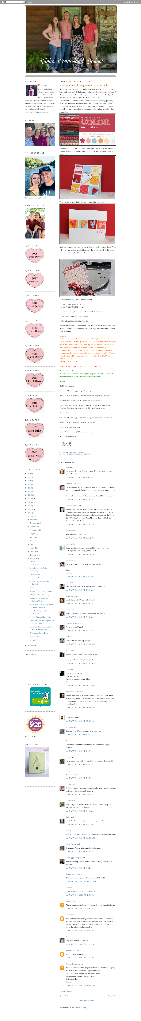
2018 (30, 488)
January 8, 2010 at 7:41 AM (80, 617)
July (32, 537)
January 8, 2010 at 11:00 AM (80, 685)
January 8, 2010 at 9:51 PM (79, 794)
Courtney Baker (72, 623)
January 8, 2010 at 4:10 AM (80, 590)
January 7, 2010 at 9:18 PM (79, 499)
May (32, 544)
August (33, 533)
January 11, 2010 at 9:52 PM (80, 957)
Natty (68, 636)
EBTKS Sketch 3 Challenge (39, 594)
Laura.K (69, 757)
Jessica (68, 914)
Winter (44, 85)
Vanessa (69, 560)
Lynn (68, 582)
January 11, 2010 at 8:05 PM (80, 944)
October (33, 526)
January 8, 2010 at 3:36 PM (79, 751)
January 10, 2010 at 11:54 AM (81, 881)
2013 (30, 505)
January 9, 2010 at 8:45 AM (80, 811)
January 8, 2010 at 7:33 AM (80, 603)
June (32, 540)
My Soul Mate (34, 574)
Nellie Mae (70, 596)
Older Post (112, 996)
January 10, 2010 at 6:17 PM (80, 930)
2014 (30, 502)
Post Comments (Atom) (78, 1007)
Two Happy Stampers (73, 857)
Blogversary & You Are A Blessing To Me (38, 599)
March (32, 551)
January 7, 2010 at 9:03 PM (79, 477)
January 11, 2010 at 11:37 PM (81, 985)
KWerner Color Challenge (78, 454)
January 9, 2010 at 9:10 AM (80, 824)
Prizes (31, 587)
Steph (68, 887)
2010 (30, 516)
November (34, 523)
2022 (30, 473)
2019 (30, 484)
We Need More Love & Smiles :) (41, 591)
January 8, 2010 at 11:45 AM (80, 707)
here (83, 148)
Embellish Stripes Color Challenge (38, 569)
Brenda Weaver (71, 874)
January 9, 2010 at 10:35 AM (80, 838)
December (34, 519)
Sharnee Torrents (72, 964)
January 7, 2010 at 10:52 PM (80, 538)
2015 (30, 498)
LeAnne (69, 800)
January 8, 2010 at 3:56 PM (79, 764)
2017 (30, 491)
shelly (68, 817)
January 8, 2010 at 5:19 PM (79, 778)
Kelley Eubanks (72, 483)
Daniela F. (69, 901)
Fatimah (69, 530)
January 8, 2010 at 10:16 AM (80, 663)
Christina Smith (71, 505)
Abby (68, 936)
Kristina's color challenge (96, 100)
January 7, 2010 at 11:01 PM (80, 554)
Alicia (68, 650)
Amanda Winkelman (73, 691)
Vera (67, 830)
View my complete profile (36, 113)
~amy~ (68, 609)
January (33, 558)
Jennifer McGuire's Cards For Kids (42, 577)
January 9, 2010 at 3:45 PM (79, 851)
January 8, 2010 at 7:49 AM (80, 630)
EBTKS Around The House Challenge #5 (39, 563)
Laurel (68, 544)
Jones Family (70, 950)
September (34, 530)
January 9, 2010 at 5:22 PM (79, 868)
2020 (30, 480)
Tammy (68, 784)
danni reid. (70, 727)
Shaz (67, 669)
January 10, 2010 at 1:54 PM (80, 895)
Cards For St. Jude (36, 640)
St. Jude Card (34, 636)
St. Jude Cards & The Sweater (40, 617)
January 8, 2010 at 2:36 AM (80, 576)
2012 (30, 509)
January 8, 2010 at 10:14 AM (80, 644)
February (33, 555)
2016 (30, 495)
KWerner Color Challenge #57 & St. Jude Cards (41, 621)
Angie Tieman (71, 844)
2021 (30, 477)
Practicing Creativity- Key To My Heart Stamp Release (41, 628)
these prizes (93, 247)
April (32, 548)
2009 (30, 645)
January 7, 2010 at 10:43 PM (80, 524)
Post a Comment (65, 991)
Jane (67, 713)
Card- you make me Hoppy (39, 633)
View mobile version (87, 1000)
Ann (67, 467)
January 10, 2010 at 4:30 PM (80, 908)
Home (88, 996)
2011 (30, 513)
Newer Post (63, 996)
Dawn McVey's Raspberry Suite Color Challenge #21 (41, 605)
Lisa (61, 336)
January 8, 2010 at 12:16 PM (80, 721)
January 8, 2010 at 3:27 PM (79, 734)
